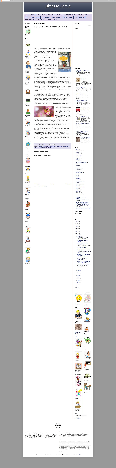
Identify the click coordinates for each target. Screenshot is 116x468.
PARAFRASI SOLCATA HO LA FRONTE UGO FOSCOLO (83, 238)
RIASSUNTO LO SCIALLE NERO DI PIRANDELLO (84, 252)
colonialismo (78, 153)
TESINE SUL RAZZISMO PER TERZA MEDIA (85, 108)
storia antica (78, 189)
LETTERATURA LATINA (30, 19)
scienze (77, 185)
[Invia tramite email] (49, 144)
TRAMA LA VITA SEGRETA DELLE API (82, 266)
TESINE (26, 17)
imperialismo (78, 171)
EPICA (32, 15)
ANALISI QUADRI (68, 17)
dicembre (79, 234)
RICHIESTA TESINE (85, 116)
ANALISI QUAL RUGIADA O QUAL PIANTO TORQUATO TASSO (82, 203)
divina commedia (79, 155)
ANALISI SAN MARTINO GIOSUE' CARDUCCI (83, 249)
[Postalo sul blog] (51, 144)
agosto (78, 272)
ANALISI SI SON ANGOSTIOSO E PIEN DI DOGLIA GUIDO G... (83, 262)
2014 (77, 285)
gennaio (78, 282)
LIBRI (76, 17)
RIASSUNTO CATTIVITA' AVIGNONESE (81, 198)
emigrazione (78, 158)
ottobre (78, 268)
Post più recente (37, 183)
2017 (77, 231)
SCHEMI (55, 19)
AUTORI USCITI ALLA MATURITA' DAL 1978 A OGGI (84, 255)
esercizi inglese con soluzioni (81, 162)
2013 (77, 287)
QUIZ (37, 15)
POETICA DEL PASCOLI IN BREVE (84, 245)
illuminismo (78, 169)
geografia (77, 166)
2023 (77, 221)
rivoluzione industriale (80, 184)
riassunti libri (61, 146)
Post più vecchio (68, 183)
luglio (78, 273)
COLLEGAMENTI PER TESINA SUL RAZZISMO (83, 124)
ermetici (77, 159)
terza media (78, 192)
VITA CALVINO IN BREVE (82, 247)
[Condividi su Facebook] (53, 144)
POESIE (80, 15)
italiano (77, 175)
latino (77, 176)
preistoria (77, 179)
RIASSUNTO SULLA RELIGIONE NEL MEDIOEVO (83, 200)
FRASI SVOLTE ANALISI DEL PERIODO (81, 101)
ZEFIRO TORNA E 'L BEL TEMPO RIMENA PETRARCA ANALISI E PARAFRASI (82, 205)
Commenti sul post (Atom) (42, 186)
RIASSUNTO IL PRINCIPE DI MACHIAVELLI (82, 243)
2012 (77, 289)
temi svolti (78, 191)
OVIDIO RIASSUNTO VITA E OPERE (82, 241)
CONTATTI (48, 19)
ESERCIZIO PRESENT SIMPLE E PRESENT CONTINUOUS (82, 132)
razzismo (77, 182)
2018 (77, 229)
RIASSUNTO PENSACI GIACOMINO (84, 264)
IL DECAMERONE (46, 17)
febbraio (78, 280)
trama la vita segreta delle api (45, 147)
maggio (78, 275)
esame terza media (79, 160)
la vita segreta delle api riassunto (43, 146)
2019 (77, 228)
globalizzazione (78, 168)
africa (77, 149)
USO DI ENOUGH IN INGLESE (83, 257)
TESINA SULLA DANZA (80, 94)
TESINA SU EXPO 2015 (80, 87)
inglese (77, 173)
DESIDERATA (41, 19)
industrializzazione (79, 172)
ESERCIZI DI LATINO (71, 15)
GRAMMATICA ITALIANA (58, 15)
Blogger (79, 454)
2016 (77, 233)
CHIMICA (86, 15)
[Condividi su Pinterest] (54, 144)
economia (77, 156)
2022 (77, 223)
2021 (77, 224)
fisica (77, 163)
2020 (77, 226)
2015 (77, 284)
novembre (79, 236)
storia (77, 188)
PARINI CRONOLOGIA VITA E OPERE (83, 208)
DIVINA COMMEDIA (35, 17)
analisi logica (78, 152)
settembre (79, 270)
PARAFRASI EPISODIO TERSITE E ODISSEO (85, 138)
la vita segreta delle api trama (54, 146)
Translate (78, 418)
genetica (77, 165)
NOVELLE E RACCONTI (57, 17)
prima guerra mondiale (80, 181)
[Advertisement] (52, 37)
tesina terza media (79, 194)
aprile (78, 277)
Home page (27, 15)
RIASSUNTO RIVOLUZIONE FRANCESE (84, 79)
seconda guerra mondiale (80, 186)
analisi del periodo (79, 150)
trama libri (52, 147)
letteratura (77, 178)
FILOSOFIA (81, 17)
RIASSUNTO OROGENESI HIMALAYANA (82, 259)
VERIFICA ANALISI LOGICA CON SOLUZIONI (82, 71)
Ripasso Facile (58, 6)
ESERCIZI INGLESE (45, 15)
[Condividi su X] (52, 144)
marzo (78, 278)
